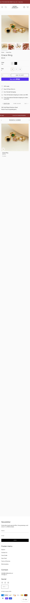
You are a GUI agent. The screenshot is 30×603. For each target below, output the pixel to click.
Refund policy (4, 564)
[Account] (24, 7)
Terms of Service (5, 561)
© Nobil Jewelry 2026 (6, 591)
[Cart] (28, 7)
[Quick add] (3, 149)
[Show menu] (2, 7)
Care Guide (4, 555)
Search (3, 549)
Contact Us (4, 552)
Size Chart (4, 558)
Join (15, 540)
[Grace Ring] (15, 137)
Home (2, 52)
